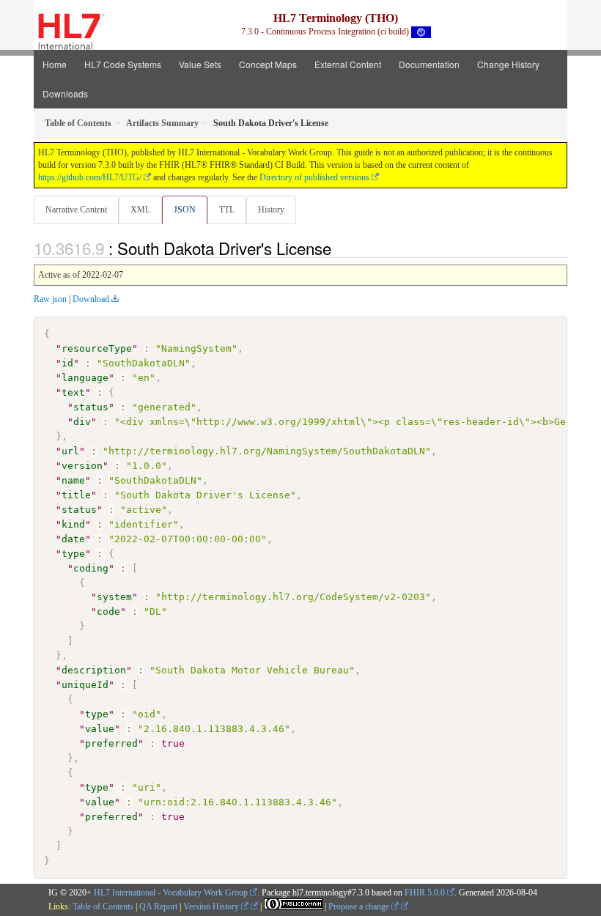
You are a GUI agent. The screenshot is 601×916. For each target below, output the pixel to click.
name (73, 480)
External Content (347, 64)
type (73, 553)
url (70, 451)
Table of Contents (103, 906)
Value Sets (200, 64)
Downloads (65, 93)
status (90, 407)
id (67, 363)
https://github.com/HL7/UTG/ (89, 177)
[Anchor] (339, 248)
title (76, 495)
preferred (111, 743)
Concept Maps (268, 64)
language (85, 377)
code (108, 611)
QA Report (158, 906)
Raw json (50, 299)
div (82, 421)
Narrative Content (76, 209)
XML (140, 209)
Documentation (429, 64)
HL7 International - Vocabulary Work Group (171, 892)
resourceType (97, 348)
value (99, 728)
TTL (227, 209)
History (271, 209)
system (114, 596)
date (73, 538)
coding (90, 568)
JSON (185, 209)
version (82, 465)
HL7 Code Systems (122, 64)
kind (73, 524)
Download (91, 299)
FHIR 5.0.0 (425, 892)
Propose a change (359, 906)
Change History (508, 64)
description (94, 670)
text (73, 392)
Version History (212, 906)
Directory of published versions (314, 177)
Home (55, 64)
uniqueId (85, 684)
